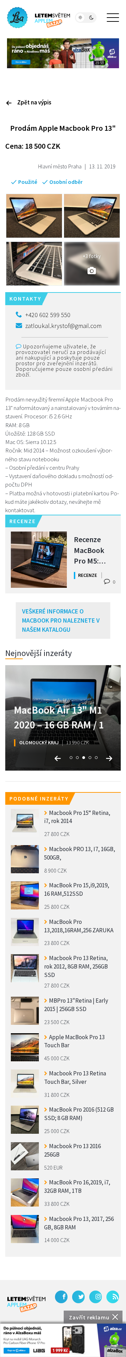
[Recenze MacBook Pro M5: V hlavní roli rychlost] (39, 560)
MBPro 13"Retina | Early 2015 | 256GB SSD (76, 1005)
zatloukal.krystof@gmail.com (63, 326)
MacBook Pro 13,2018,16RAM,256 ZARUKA (78, 926)
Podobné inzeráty (39, 798)
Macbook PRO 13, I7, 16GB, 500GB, (79, 853)
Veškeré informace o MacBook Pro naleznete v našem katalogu (61, 620)
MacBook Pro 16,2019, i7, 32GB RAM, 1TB (77, 1186)
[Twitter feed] (78, 1297)
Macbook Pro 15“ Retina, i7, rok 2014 (77, 817)
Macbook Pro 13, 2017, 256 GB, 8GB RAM (79, 1223)
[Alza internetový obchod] (63, 52)
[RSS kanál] (112, 1297)
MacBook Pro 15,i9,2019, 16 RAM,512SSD (76, 889)
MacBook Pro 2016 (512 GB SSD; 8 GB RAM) (79, 1114)
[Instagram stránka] (95, 1297)
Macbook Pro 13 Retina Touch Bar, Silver (75, 1077)
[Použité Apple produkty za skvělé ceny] (38, 17)
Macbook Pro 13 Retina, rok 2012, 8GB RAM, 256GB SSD (76, 965)
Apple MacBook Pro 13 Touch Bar (74, 1041)
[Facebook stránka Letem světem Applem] (61, 1297)
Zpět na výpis (34, 102)
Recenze (87, 575)
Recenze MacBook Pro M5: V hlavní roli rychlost (93, 549)
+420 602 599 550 (47, 315)
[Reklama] (63, 1340)
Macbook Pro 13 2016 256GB (72, 1150)
